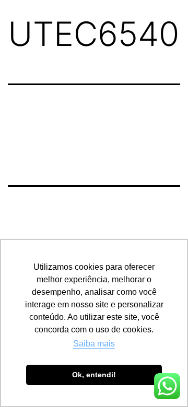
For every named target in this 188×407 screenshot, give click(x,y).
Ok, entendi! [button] (94, 374)
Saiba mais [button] (94, 343)
